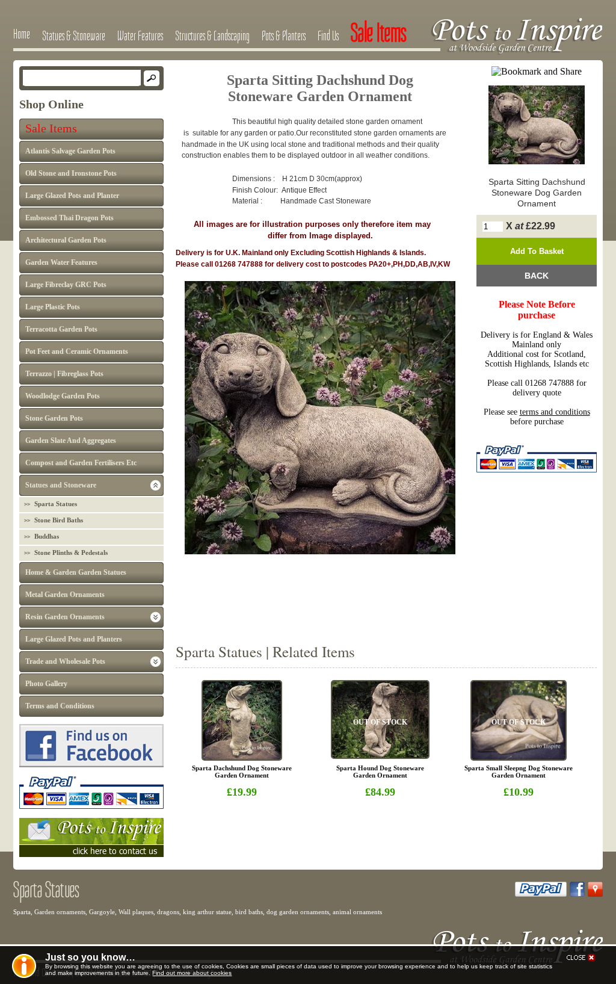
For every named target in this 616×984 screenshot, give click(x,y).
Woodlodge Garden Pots (62, 396)
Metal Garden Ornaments (65, 594)
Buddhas (46, 536)
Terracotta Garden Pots (61, 329)
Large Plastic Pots (52, 307)
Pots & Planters (284, 35)
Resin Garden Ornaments (65, 617)
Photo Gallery (46, 683)
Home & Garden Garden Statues (75, 572)
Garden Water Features (61, 262)
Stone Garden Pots (54, 418)
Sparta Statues (55, 503)
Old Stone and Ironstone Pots (71, 173)
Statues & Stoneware (73, 35)
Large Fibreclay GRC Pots (65, 284)
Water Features (140, 35)
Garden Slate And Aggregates (70, 440)
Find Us (328, 35)
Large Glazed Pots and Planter (72, 195)
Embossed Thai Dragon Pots (69, 218)
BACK (537, 275)
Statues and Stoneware (60, 485)
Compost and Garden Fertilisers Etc (81, 463)
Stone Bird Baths (58, 520)
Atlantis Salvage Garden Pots (70, 151)
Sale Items (51, 128)
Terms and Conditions (59, 706)
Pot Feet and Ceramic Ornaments (76, 351)
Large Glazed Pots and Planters (73, 639)
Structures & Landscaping (212, 35)
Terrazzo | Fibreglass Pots (64, 374)
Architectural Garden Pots (65, 240)
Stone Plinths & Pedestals (71, 552)
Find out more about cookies (192, 973)
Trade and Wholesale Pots (65, 661)
